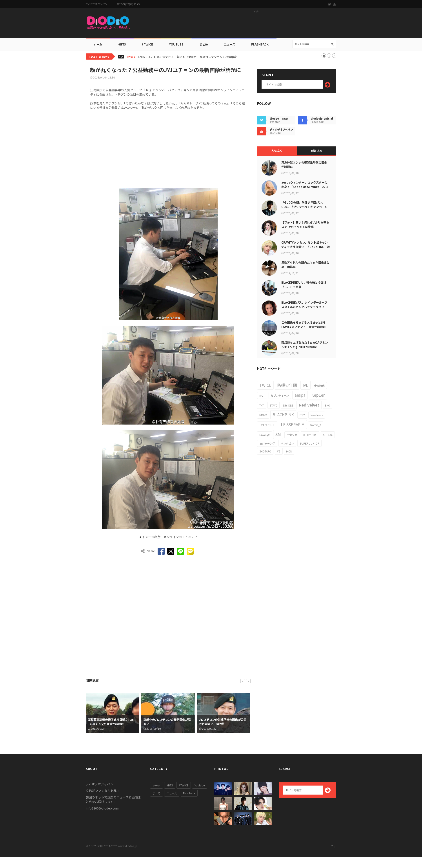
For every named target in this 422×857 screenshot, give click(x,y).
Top (333, 846)
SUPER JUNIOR (309, 443)
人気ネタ (277, 151)
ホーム (98, 44)
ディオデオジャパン (96, 4)
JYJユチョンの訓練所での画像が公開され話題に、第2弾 (169, 721)
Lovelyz (264, 435)
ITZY (302, 415)
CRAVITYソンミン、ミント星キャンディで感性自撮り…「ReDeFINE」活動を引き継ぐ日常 (305, 246)
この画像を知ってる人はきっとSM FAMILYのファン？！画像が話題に (303, 324)
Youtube (200, 785)
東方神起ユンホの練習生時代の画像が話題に (304, 164)
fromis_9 (315, 425)
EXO (327, 405)
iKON (289, 451)
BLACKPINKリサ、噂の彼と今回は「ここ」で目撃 (303, 284)
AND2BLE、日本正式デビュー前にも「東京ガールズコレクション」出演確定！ (189, 56)
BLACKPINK (283, 414)
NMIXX (263, 415)
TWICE (265, 385)
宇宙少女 (292, 435)
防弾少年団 (287, 385)
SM (278, 434)
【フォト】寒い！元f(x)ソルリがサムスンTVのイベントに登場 (305, 224)
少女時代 (319, 385)
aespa (300, 395)
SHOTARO (265, 451)
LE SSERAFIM (293, 424)
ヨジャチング (267, 443)
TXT (261, 405)
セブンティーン (280, 395)
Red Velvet (309, 405)
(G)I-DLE (288, 405)
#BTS (122, 44)
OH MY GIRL (310, 435)
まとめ (203, 44)
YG (278, 451)
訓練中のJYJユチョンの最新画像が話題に (113, 721)
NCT (262, 395)
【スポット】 (267, 425)
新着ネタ (316, 151)
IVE (305, 385)
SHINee (328, 435)
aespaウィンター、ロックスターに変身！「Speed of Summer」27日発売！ (304, 186)
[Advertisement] (256, 24)
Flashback (260, 44)
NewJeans (317, 415)
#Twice (147, 44)
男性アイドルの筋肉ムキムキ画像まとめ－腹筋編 (305, 264)
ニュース (229, 44)
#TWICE (183, 785)
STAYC (273, 405)
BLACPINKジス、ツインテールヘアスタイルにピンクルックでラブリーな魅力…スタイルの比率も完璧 (304, 306)
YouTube (176, 44)
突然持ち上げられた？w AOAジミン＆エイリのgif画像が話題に (304, 344)
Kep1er (318, 395)
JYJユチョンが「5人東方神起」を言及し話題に (225, 721)
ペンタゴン (287, 443)
